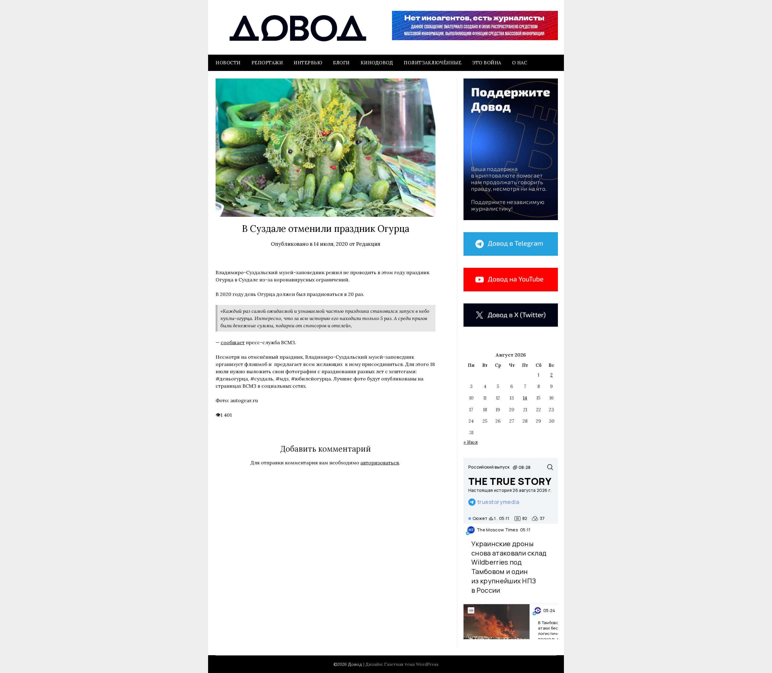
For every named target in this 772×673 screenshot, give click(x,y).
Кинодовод (377, 63)
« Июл (471, 442)
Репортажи (267, 63)
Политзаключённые (432, 63)
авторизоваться (379, 463)
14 (525, 398)
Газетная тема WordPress (411, 664)
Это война (486, 63)
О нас (519, 63)
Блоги (341, 63)
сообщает (233, 342)
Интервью (308, 63)
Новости (228, 63)
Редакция (368, 244)
